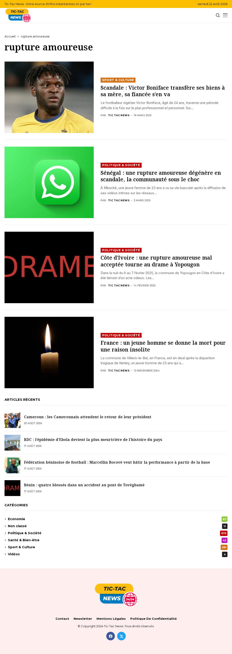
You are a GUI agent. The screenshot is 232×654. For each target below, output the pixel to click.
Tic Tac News (119, 115)
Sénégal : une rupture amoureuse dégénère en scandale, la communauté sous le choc (161, 177)
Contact (62, 618)
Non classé (117, 526)
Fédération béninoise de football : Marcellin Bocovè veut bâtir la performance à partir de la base (117, 462)
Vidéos (117, 554)
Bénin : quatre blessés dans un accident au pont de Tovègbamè (84, 485)
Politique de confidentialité (153, 618)
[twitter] (121, 636)
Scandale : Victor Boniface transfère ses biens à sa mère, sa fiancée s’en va (163, 91)
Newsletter (83, 618)
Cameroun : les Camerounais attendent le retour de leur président (87, 417)
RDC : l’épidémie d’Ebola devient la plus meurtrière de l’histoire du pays (93, 440)
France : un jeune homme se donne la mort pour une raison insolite (163, 346)
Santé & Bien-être (117, 540)
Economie (117, 519)
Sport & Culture (118, 80)
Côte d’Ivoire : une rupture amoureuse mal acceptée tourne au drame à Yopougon (156, 261)
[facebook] (110, 636)
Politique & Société (121, 165)
